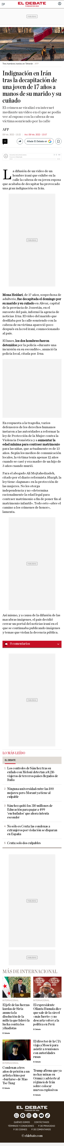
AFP (5, 129)
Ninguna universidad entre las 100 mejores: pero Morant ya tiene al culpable (30, 792)
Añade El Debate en (37, 141)
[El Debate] (32, 3)
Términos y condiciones (21, 1126)
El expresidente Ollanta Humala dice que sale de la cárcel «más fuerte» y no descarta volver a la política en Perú (47, 1014)
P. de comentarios (41, 1129)
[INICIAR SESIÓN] (60, 4)
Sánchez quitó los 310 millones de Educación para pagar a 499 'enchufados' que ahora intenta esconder (29, 811)
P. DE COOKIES (20, 1129)
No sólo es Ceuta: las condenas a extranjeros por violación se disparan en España (32, 830)
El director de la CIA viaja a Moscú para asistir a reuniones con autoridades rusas (47, 1049)
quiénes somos (22, 1122)
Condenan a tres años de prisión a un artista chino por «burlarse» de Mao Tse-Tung (16, 1075)
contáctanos (41, 1122)
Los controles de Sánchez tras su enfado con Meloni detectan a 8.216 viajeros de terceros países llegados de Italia (32, 774)
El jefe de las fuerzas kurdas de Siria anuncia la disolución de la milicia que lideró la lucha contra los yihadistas (16, 1016)
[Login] (60, 4)
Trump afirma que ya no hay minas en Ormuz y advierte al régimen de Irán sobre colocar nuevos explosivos (47, 1080)
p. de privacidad (46, 1126)
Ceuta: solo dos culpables (24, 843)
